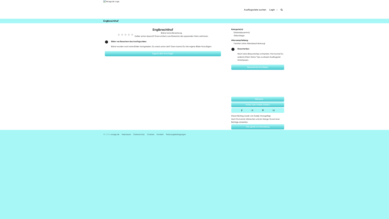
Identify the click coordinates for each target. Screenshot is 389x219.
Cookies (150, 134)
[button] (282, 9)
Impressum (126, 134)
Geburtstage (239, 35)
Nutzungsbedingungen (176, 134)
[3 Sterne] (125, 34)
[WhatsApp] (252, 110)
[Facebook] (241, 110)
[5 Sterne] (132, 34)
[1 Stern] (118, 34)
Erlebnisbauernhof (241, 32)
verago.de (114, 134)
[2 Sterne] (122, 34)
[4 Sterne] (128, 34)
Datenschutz (139, 134)
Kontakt (160, 134)
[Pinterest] (262, 110)
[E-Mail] (273, 110)
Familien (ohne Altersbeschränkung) (249, 43)
